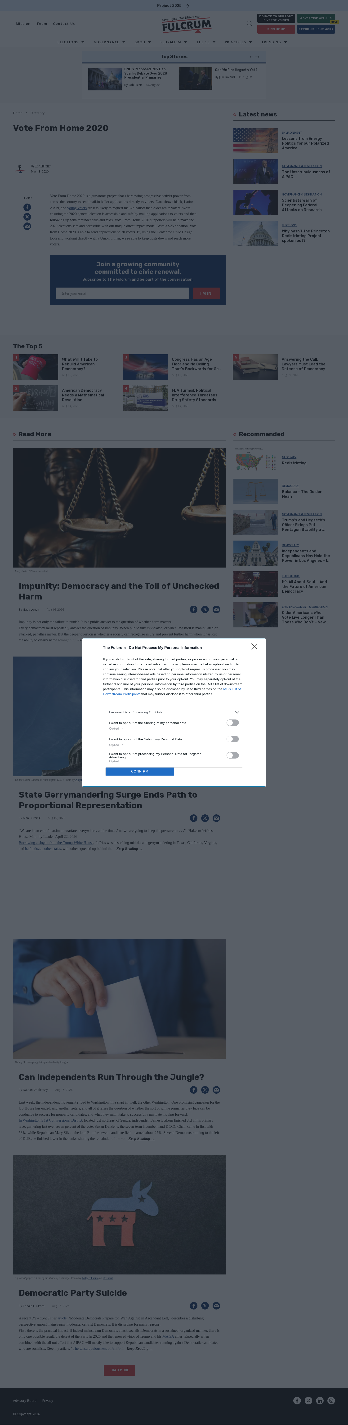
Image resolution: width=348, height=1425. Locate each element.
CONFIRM (140, 771)
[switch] (233, 722)
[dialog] (174, 712)
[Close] (255, 648)
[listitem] (174, 712)
